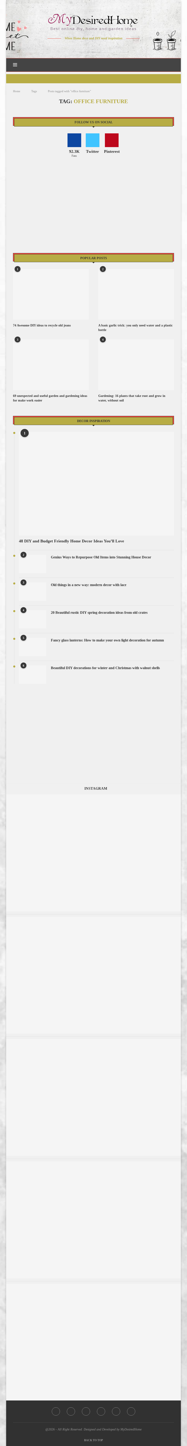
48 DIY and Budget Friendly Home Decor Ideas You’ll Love (71, 541)
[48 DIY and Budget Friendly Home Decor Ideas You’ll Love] (96, 484)
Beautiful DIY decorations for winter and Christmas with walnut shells (105, 668)
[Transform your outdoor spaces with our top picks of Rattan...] (93, 1163)
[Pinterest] (97, 47)
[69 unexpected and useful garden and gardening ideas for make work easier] (51, 364)
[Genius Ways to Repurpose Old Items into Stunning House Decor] (32, 564)
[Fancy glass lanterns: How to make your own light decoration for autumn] (32, 647)
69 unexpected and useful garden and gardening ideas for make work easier (50, 398)
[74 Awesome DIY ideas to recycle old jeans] (51, 294)
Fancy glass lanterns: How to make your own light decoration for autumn (107, 640)
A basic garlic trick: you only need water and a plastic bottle (135, 328)
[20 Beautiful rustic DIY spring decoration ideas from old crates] (32, 619)
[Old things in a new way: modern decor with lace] (32, 591)
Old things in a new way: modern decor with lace (88, 585)
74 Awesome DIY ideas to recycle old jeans (42, 325)
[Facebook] (77, 47)
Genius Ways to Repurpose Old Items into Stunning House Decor (101, 557)
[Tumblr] (103, 47)
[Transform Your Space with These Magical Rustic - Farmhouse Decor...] (93, 1286)
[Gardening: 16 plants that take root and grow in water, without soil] (136, 364)
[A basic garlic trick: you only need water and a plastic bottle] (136, 294)
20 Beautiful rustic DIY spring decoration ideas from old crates (99, 612)
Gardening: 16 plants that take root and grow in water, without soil (131, 398)
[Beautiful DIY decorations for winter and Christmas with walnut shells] (32, 674)
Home (16, 91)
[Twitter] (84, 47)
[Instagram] (90, 47)
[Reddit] (109, 47)
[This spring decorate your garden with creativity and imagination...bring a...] (93, 919)
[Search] (171, 65)
